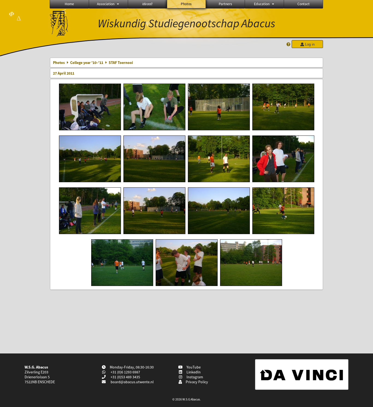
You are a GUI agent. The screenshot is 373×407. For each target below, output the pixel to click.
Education (262, 4)
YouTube (193, 367)
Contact (303, 4)
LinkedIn (193, 372)
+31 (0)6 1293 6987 (125, 372)
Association (105, 4)
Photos (186, 4)
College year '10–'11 (86, 62)
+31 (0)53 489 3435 (125, 376)
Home (69, 4)
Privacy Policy (196, 381)
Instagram (194, 376)
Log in (309, 44)
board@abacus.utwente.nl (132, 381)
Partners (225, 4)
